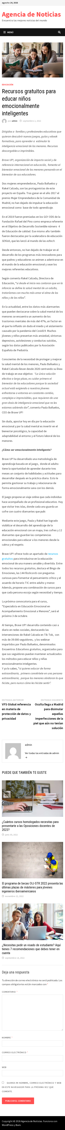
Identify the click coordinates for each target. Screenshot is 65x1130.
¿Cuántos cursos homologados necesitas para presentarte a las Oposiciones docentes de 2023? (30, 826)
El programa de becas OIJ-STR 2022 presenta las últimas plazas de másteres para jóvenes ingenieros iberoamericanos (32, 887)
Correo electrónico (15, 1052)
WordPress (8, 1125)
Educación (7, 84)
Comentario (10, 991)
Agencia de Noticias (31, 14)
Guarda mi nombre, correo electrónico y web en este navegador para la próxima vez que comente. (31, 1087)
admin (14, 120)
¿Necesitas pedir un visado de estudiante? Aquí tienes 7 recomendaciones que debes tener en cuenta (31, 949)
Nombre (7, 1037)
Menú (10, 32)
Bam (18, 1125)
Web (4, 1067)
